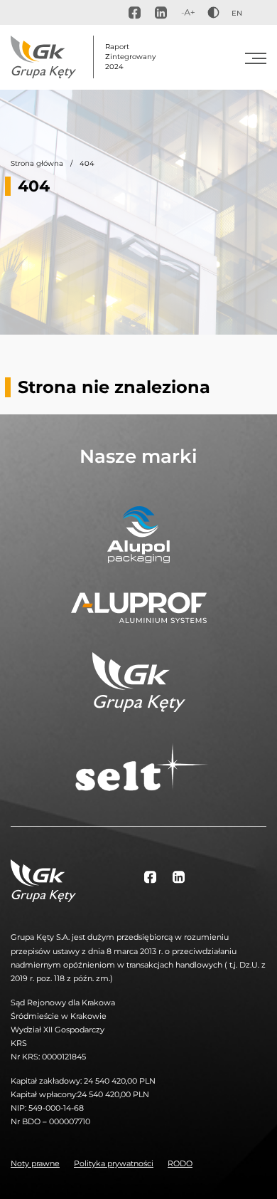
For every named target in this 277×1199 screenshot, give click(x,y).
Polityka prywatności (113, 1163)
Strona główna (37, 163)
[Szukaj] (260, 12)
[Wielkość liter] (188, 12)
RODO (180, 1163)
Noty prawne (35, 1163)
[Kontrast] (213, 12)
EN (237, 13)
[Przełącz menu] (255, 57)
